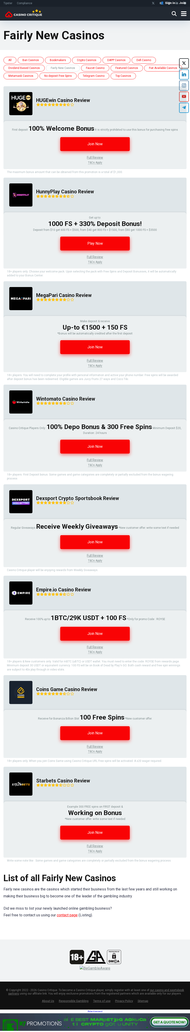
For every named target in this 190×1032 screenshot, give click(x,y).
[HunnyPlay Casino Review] (17, 211)
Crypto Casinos (86, 60)
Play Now (95, 243)
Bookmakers (58, 60)
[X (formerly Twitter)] (184, 63)
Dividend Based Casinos (24, 68)
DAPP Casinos (116, 60)
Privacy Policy (124, 1001)
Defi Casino (143, 60)
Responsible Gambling (74, 1001)
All (10, 60)
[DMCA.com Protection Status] (114, 963)
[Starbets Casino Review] (17, 800)
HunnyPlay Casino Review (65, 191)
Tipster (7, 3)
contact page (67, 915)
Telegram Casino (93, 75)
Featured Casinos (126, 68)
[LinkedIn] (184, 74)
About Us (48, 1001)
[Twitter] (153, 3)
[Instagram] (184, 85)
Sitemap (143, 1001)
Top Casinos (123, 75)
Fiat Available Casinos (163, 68)
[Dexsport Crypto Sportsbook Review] (17, 518)
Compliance (24, 3)
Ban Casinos (30, 60)
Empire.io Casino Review (63, 589)
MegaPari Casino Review (64, 295)
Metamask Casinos (20, 75)
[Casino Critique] (23, 13)
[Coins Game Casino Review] (17, 708)
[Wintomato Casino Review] (17, 418)
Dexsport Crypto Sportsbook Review (77, 498)
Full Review (95, 157)
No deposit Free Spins (58, 75)
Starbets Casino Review (63, 780)
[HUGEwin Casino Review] (17, 119)
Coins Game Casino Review (66, 689)
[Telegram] (184, 107)
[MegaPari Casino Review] (17, 314)
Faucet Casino (95, 68)
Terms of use (102, 1001)
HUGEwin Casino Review (63, 100)
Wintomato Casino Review (65, 399)
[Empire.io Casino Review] (17, 609)
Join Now (95, 144)
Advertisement (95, 1011)
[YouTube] (184, 96)
